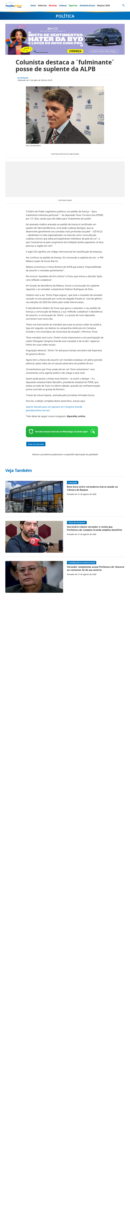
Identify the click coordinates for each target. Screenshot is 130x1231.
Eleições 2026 (103, 5)
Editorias (42, 5)
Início (33, 5)
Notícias (53, 5)
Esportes (73, 5)
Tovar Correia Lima (36, 444)
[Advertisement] (65, 179)
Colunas (63, 5)
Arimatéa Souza (87, 5)
